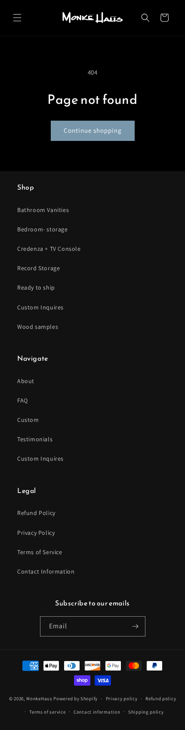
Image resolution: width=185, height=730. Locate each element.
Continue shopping (93, 130)
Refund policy (160, 699)
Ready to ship (36, 287)
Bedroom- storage (42, 229)
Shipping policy (146, 712)
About (25, 381)
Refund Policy (36, 513)
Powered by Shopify (75, 699)
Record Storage (38, 268)
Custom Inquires (40, 307)
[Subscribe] (135, 626)
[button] (17, 17)
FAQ (22, 400)
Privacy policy (122, 699)
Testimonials (34, 439)
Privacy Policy (36, 533)
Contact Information (45, 571)
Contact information (97, 712)
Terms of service (47, 712)
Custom (28, 420)
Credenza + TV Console (49, 249)
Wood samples (37, 327)
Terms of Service (39, 552)
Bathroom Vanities (43, 210)
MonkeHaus (39, 699)
